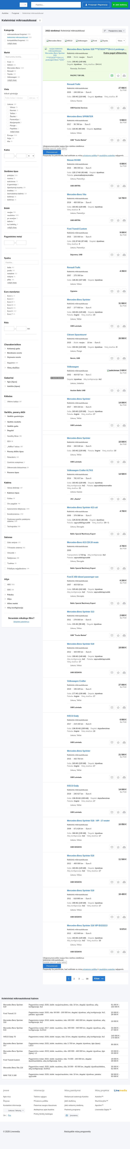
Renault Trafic (73, 84)
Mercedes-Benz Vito (76, 194)
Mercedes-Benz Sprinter (78, 300)
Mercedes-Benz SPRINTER (80, 116)
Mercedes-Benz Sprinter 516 (80, 856)
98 (87, 979)
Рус (9, 1115)
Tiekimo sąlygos (40, 1097)
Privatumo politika (41, 1101)
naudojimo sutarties (107, 155)
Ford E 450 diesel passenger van (83, 577)
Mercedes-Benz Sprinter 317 (13, 1044)
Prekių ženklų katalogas (43, 1114)
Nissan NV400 (74, 160)
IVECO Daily (73, 716)
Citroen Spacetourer (77, 335)
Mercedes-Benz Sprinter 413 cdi (82, 507)
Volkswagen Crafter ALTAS (80, 470)
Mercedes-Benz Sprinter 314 (13, 1052)
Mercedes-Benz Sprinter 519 (80, 644)
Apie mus (7, 1097)
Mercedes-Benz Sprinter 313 (80, 612)
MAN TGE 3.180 (10, 1075)
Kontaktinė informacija (12, 1105)
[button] (118, 75)
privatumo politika (90, 155)
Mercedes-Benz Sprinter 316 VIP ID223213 (87, 925)
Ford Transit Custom (77, 229)
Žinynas (6, 1101)
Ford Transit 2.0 (9, 1013)
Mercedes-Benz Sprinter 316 (13, 1021)
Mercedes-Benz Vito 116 (13, 1068)
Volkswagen (73, 367)
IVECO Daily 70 (9, 1037)
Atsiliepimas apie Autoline (44, 1110)
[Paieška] (33, 4)
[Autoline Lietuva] (9, 5)
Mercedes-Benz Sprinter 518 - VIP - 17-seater (88, 821)
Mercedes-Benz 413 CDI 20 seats (83, 542)
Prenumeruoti (51, 152)
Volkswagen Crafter (76, 681)
